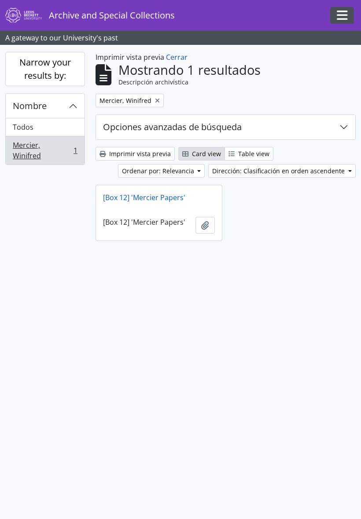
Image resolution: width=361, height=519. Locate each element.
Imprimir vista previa (139, 154)
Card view (205, 154)
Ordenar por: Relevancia (159, 171)
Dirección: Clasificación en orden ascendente (279, 171)
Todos (23, 127)
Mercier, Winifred (44, 150)
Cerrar (177, 57)
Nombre (30, 106)
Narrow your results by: (45, 68)
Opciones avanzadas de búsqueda (172, 127)
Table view (252, 154)
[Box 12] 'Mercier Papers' (144, 197)
